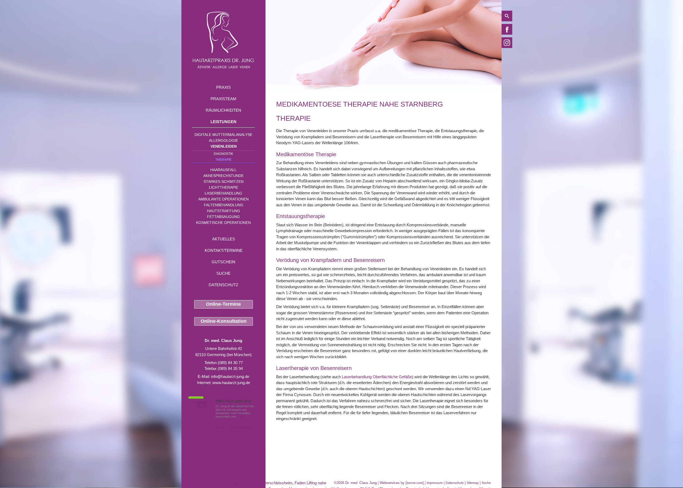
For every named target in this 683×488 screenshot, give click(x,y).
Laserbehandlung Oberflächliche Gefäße (377, 376)
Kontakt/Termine (224, 250)
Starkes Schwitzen (224, 181)
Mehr (243, 416)
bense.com (415, 483)
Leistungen (223, 121)
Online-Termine (223, 304)
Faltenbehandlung (223, 205)
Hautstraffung (223, 211)
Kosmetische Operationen (223, 222)
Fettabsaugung (223, 217)
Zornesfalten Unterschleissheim (264, 483)
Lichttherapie (223, 187)
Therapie (223, 160)
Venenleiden (224, 146)
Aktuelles (223, 239)
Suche (223, 273)
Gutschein (223, 262)
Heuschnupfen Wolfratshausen (208, 483)
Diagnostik (223, 154)
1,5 (201, 404)
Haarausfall (223, 170)
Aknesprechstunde (223, 176)
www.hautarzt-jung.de (231, 382)
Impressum (435, 483)
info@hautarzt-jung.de (230, 376)
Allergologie (223, 140)
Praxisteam (223, 98)
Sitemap (473, 483)
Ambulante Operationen (223, 199)
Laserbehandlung (223, 193)
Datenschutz (223, 285)
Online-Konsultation (224, 321)
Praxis (223, 87)
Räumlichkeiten (223, 110)
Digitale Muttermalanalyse (223, 134)
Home (280, 88)
